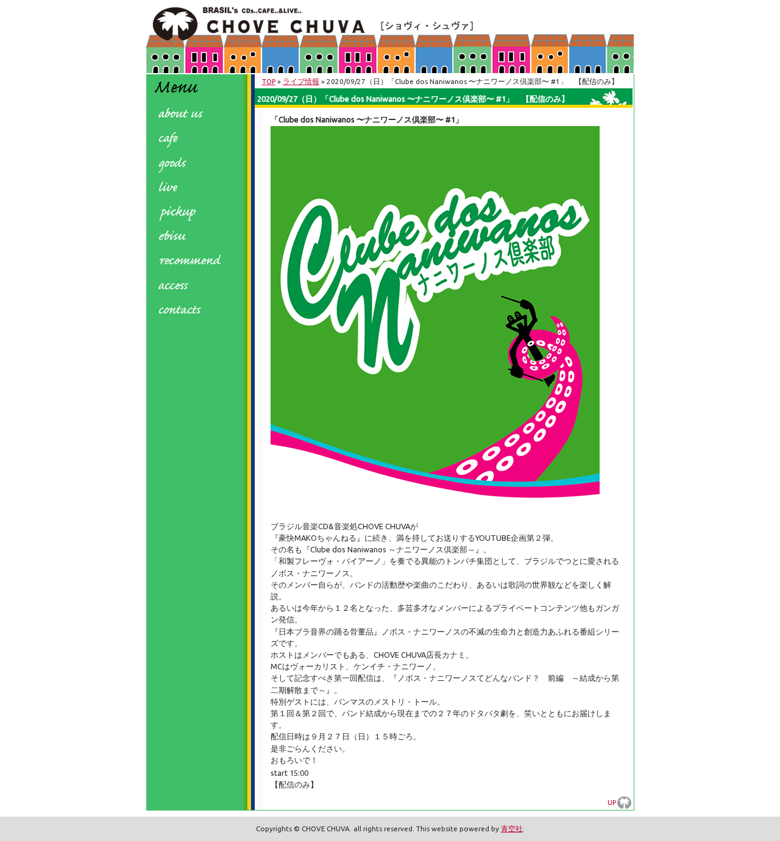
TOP (268, 81)
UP (612, 802)
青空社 (512, 828)
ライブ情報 (301, 81)
